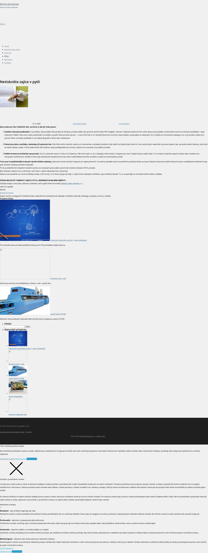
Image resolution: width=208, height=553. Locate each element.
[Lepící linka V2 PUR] (25, 314)
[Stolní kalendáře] (18, 393)
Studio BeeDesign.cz (87, 436)
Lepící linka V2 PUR (58, 314)
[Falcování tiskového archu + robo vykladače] (25, 240)
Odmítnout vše (21, 459)
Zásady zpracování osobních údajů (12, 432)
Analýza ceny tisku (12, 49)
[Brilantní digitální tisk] (18, 411)
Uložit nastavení (6, 548)
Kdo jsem (8, 59)
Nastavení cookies (7, 459)
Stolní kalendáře (15, 396)
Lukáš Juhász (100, 436)
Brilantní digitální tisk (18, 414)
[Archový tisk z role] (25, 278)
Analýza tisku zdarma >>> (71, 183)
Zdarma (7, 53)
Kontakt (7, 62)
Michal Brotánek (79, 124)
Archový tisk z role (58, 278)
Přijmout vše (32, 459)
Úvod (6, 46)
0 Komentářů (124, 124)
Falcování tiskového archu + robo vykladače (68, 240)
